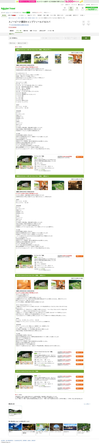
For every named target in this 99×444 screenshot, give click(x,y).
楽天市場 (88, 4)
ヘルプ (62, 4)
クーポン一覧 (51, 30)
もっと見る (86, 404)
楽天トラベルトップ (12, 17)
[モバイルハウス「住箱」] (24, 160)
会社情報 (3, 440)
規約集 (29, 440)
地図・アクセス (33, 30)
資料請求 (33, 440)
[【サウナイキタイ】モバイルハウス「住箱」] (24, 356)
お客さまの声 (42, 30)
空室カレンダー (80, 156)
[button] (32, 160)
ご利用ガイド (67, 4)
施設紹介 (12, 30)
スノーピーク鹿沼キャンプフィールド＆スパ (29, 22)
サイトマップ (74, 4)
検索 (86, 38)
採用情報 (25, 440)
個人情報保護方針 (9, 440)
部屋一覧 (26, 30)
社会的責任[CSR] (18, 440)
